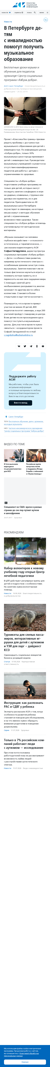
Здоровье (18, 518)
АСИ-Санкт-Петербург (13, 86)
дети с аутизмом (36, 421)
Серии (6, 730)
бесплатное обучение (18, 421)
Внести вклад (20, 403)
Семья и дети (9, 91)
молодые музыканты (13, 424)
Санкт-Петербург (16, 417)
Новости (8, 22)
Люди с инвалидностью (33, 768)
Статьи (7, 662)
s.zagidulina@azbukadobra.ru (18, 335)
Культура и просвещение (31, 89)
